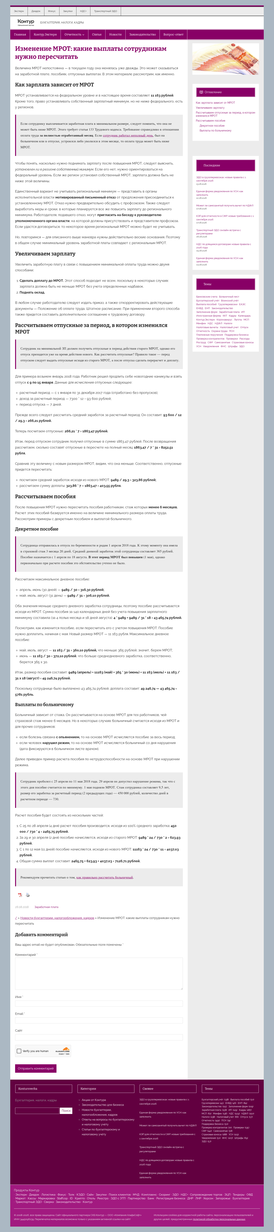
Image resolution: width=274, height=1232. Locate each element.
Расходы (245, 338)
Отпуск (244, 327)
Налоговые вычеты (207, 327)
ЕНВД (199, 308)
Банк (151, 1198)
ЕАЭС (242, 304)
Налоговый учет (229, 327)
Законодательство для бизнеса (103, 1105)
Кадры (232, 315)
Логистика (48, 1194)
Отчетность (203, 331)
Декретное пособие (212, 125)
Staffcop (62, 1198)
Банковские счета (206, 296)
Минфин (201, 323)
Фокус (62, 1194)
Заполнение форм (206, 312)
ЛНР (198, 1198)
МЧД (136, 1194)
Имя (19, 997)
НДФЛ (218, 323)
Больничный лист (229, 296)
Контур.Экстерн (205, 319)
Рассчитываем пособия (210, 120)
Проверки (232, 338)
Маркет (20, 1198)
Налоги (228, 323)
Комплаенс (149, 1194)
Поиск (66, 1110)
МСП (246, 319)
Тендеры (238, 1194)
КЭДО (81, 1194)
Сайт (18, 1030)
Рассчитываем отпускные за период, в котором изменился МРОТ (225, 114)
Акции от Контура (94, 1100)
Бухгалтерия (241, 1198)
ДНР (190, 1198)
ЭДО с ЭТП (118, 1198)
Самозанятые (222, 342)
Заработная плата (46, 907)
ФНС (223, 346)
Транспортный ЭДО (28, 1202)
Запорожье (222, 1198)
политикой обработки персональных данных (219, 1219)
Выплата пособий (206, 304)
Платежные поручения (209, 334)
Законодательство (222, 308)
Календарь (244, 315)
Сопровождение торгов (206, 1194)
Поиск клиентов (120, 1194)
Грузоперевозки (227, 304)
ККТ (225, 315)
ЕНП (207, 308)
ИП (243, 312)
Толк (71, 1194)
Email (20, 1014)
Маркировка (46, 1198)
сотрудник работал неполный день (128, 135)
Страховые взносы (243, 342)
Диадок (34, 1194)
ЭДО (242, 346)
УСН (198, 346)
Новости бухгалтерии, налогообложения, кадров (57, 918)
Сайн (90, 1194)
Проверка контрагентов (210, 338)
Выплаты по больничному (216, 130)
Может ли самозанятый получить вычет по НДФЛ (224, 205)
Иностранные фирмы (208, 315)
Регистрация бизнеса (170, 1198)
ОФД (250, 1194)
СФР (210, 342)
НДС (210, 323)
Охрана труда (219, 331)
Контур (87, 1202)
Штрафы (232, 346)
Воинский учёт (230, 300)
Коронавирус (224, 319)
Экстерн (21, 1194)
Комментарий (26, 955)
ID (71, 1198)
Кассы (32, 1198)
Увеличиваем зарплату (210, 107)
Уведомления (211, 346)
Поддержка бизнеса (236, 334)
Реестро (102, 1198)
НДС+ (184, 1194)
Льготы (238, 319)
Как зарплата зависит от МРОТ (215, 102)
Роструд (201, 342)
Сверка (49, 1202)
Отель (91, 1198)
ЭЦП (227, 1194)
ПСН (231, 331)
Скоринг (164, 1194)
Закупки (101, 1194)
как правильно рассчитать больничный (104, 877)
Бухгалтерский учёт (207, 300)
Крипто (80, 1198)
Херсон (208, 1198)
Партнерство (136, 1198)
